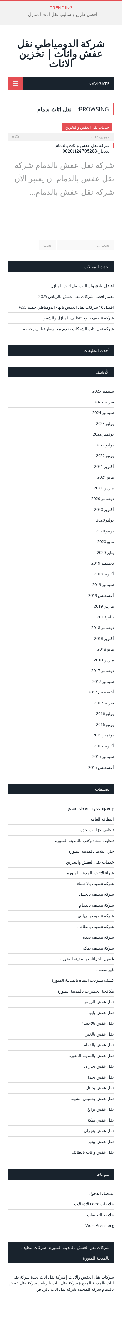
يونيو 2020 (105, 531)
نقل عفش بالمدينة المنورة (91, 1055)
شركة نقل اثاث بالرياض (58, 1283)
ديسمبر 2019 (102, 563)
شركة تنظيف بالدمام (96, 905)
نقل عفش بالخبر (100, 1034)
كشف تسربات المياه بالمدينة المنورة (83, 980)
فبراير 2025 (104, 402)
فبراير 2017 (104, 703)
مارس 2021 (104, 488)
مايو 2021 (105, 477)
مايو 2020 (105, 541)
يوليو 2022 (105, 445)
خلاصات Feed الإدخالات (94, 1204)
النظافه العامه (102, 819)
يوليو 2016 (105, 713)
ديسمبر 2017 (102, 670)
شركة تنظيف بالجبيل (96, 894)
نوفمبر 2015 (103, 735)
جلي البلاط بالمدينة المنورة (91, 851)
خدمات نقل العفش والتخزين (87, 127)
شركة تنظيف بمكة (98, 948)
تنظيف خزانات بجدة (97, 829)
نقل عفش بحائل (100, 1087)
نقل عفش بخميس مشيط (92, 1098)
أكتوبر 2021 (104, 466)
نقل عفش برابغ (100, 1109)
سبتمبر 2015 (103, 756)
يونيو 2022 (105, 455)
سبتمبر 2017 (103, 681)
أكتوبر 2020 (104, 509)
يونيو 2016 (105, 724)
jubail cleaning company (91, 808)
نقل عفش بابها (101, 1012)
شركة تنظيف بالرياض (96, 915)
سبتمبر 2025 (103, 391)
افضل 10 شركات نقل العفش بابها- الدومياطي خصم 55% (66, 307)
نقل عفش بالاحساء (97, 1023)
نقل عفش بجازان (99, 1066)
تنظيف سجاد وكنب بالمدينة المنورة (84, 840)
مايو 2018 (105, 649)
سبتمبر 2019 (103, 584)
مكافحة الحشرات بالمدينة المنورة (85, 991)
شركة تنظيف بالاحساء (95, 883)
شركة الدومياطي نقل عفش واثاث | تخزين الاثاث (61, 53)
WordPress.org (99, 1225)
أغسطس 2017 (101, 692)
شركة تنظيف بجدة (98, 937)
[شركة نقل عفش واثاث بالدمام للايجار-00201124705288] (61, 129)
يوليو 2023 (105, 423)
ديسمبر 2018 (102, 627)
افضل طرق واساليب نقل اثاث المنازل (62, 14)
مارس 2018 (104, 660)
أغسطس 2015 (101, 767)
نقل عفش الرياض (98, 1001)
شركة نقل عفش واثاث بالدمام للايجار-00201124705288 (82, 148)
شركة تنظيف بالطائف (95, 926)
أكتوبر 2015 (104, 746)
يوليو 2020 (105, 520)
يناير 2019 (105, 617)
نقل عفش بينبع (101, 1141)
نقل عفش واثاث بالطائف (92, 1152)
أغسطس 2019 (101, 595)
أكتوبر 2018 (104, 638)
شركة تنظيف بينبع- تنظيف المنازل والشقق (78, 318)
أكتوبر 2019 (104, 574)
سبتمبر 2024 (103, 412)
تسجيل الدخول (101, 1193)
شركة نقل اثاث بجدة (48, 1277)
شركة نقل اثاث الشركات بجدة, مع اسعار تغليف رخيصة (68, 328)
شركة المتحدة (89, 1289)
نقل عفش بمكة (100, 1120)
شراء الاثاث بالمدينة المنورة (90, 872)
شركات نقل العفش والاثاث (91, 1277)
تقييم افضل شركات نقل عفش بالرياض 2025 (76, 296)
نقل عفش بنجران (99, 1130)
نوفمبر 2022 (103, 434)
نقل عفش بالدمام (99, 1044)
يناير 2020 (105, 552)
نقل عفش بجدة (100, 1077)
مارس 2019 (104, 606)
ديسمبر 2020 (102, 498)
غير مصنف (105, 969)
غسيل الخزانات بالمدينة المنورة (87, 958)
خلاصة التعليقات (100, 1215)
